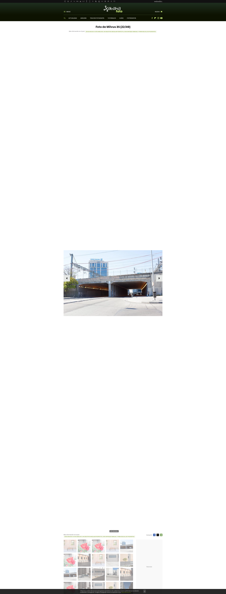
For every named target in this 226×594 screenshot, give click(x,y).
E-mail (161, 535)
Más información (126, 592)
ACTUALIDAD (73, 18)
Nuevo (157, 12)
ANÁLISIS (83, 18)
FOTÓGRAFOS (131, 18)
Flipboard (155, 18)
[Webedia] (158, 1)
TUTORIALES (112, 18)
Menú (68, 12)
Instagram (158, 18)
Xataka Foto (113, 9)
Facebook (152, 18)
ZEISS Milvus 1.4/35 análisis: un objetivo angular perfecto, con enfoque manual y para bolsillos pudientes (121, 31)
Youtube (161, 18)
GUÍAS (121, 18)
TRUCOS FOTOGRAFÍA (97, 18)
